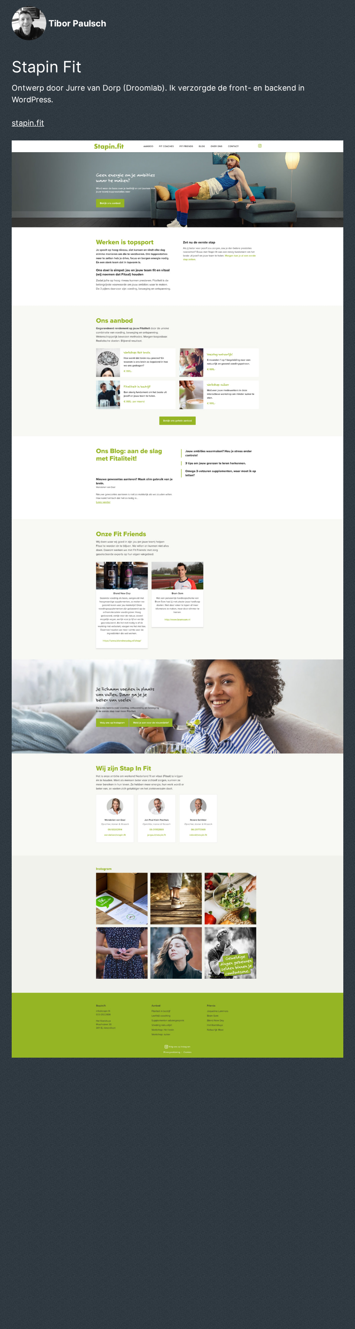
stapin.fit (28, 122)
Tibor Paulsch (77, 23)
